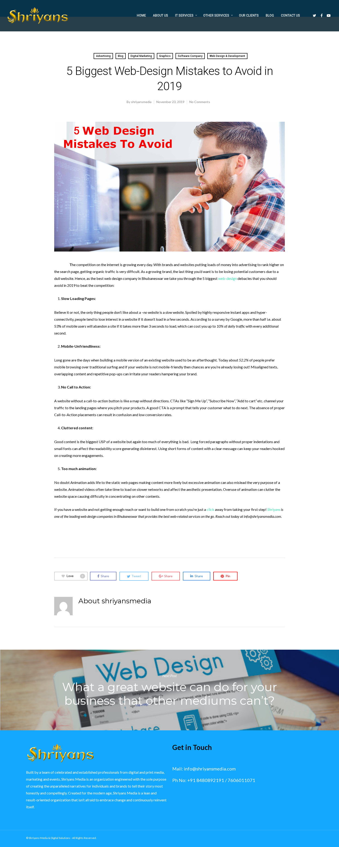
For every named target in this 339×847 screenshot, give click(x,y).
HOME (141, 15)
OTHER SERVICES (216, 15)
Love (75, 576)
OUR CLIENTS (249, 15)
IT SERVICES (184, 15)
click (210, 509)
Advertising (103, 56)
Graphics (165, 56)
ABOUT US (160, 15)
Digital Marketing (141, 56)
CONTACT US (290, 15)
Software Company (190, 56)
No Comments (199, 102)
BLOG (270, 15)
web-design (227, 278)
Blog (120, 56)
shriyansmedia (141, 102)
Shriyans (273, 509)
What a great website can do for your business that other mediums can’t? (169, 690)
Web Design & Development (227, 56)
